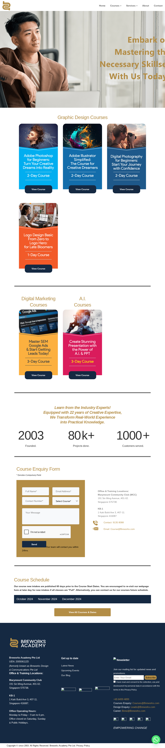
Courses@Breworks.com (145, 703)
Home (102, 5)
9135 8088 (118, 522)
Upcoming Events (70, 670)
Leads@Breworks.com (143, 707)
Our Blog (65, 675)
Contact (158, 5)
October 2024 (25, 599)
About (145, 5)
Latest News (67, 665)
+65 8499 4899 (121, 699)
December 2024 (71, 599)
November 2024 (47, 599)
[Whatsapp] (156, 739)
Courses (114, 5)
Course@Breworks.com (123, 529)
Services (131, 5)
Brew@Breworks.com (133, 710)
